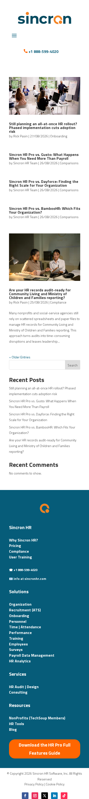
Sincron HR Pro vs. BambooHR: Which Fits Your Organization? (44, 210)
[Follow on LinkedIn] (54, 795)
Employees (18, 644)
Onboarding (58, 136)
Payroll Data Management (31, 655)
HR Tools (16, 724)
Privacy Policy (34, 784)
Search (73, 365)
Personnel (17, 621)
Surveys (16, 649)
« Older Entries (19, 357)
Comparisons (69, 162)
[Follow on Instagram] (35, 795)
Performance (20, 632)
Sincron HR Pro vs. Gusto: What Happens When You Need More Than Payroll (44, 156)
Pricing (15, 545)
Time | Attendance (25, 627)
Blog (13, 729)
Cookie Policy (55, 784)
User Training (20, 557)
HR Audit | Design (24, 687)
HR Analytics (20, 661)
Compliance (58, 302)
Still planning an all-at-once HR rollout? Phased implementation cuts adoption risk (43, 127)
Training (16, 638)
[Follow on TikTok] (64, 795)
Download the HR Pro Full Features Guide (44, 749)
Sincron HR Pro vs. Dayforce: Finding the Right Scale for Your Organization (43, 183)
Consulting (18, 692)
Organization (20, 604)
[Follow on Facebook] (25, 795)
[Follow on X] (44, 795)
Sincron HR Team (25, 162)
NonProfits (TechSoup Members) (37, 718)
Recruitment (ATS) (25, 610)
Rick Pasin (20, 136)
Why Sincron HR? (23, 540)
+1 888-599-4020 (43, 51)
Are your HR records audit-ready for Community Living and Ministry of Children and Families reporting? (40, 293)
